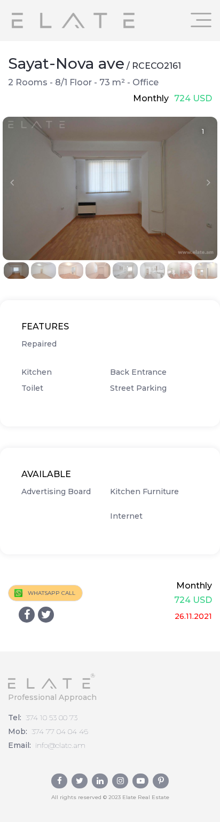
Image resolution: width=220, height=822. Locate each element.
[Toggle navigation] (201, 20)
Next (208, 182)
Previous (11, 182)
